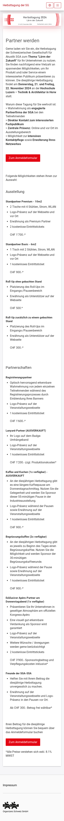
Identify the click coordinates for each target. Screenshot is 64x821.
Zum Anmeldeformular (23, 158)
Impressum (10, 785)
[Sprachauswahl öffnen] (49, 5)
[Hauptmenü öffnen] (57, 5)
